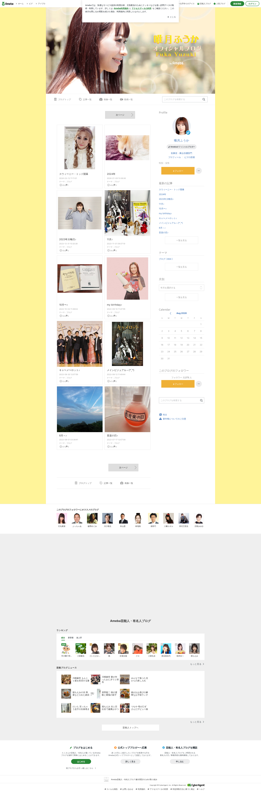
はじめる (81, 761)
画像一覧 (108, 99)
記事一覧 (87, 99)
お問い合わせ (127, 789)
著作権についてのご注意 (174, 418)
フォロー (179, 171)
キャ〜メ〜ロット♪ (69, 370)
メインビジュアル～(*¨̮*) (120, 370)
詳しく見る (130, 761)
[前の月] (170, 313)
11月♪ (110, 239)
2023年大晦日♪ (67, 239)
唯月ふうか (181, 140)
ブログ (69, 181)
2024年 (111, 173)
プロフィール (174, 157)
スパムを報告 (112, 789)
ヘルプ (202, 789)
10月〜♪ (63, 304)
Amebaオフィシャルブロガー (183, 147)
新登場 (70, 637)
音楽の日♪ (112, 435)
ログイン (252, 3)
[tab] (63, 637)
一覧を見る (181, 240)
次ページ (120, 115)
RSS (165, 414)
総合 (63, 637)
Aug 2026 (181, 313)
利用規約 (141, 789)
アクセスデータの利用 (159, 789)
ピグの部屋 (189, 157)
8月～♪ (63, 435)
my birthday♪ (114, 304)
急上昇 (79, 637)
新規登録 (237, 3)
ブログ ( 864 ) (166, 259)
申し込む (180, 761)
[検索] (204, 99)
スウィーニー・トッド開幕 (73, 173)
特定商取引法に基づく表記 (183, 789)
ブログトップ (64, 99)
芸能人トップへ (131, 727)
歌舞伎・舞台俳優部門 (181, 153)
